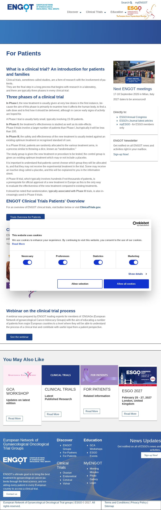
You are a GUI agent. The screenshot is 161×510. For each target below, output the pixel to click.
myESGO (124, 124)
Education (117, 12)
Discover (72, 12)
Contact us (11, 494)
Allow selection (80, 283)
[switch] (62, 262)
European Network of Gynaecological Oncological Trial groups (38, 502)
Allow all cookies (126, 283)
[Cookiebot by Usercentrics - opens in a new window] (135, 223)
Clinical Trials (94, 12)
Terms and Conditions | (118, 502)
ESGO (78, 502)
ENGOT (32, 6)
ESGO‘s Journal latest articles (136, 120)
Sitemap (109, 506)
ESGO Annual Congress (133, 117)
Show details (135, 274)
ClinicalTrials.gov (90, 207)
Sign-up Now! (121, 154)
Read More (18, 244)
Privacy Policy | (139, 502)
